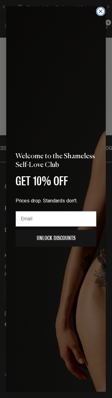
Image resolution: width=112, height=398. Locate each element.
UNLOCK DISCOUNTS (56, 238)
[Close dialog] (101, 11)
